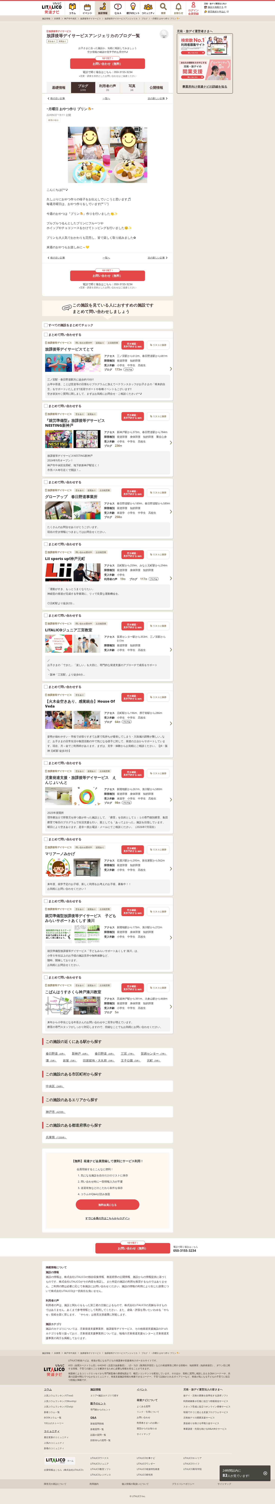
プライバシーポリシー (183, 1483)
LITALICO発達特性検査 (148, 1469)
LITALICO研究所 (145, 1474)
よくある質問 (143, 1406)
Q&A (93, 1417)
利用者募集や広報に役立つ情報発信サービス (205, 1401)
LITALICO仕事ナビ (146, 1458)
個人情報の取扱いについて (135, 1483)
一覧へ (106, 98)
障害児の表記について (55, 1483)
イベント (142, 1389)
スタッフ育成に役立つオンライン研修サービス (206, 1406)
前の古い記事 (57, 98)
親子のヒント (98, 1403)
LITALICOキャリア (192, 1458)
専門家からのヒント (100, 1409)
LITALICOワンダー (146, 1463)
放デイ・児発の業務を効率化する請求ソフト (205, 1395)
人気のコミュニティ (54, 1442)
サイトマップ (143, 1434)
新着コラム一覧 (52, 1412)
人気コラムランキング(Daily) (58, 1406)
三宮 (127, 1054)
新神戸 (79, 1054)
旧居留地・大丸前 (98, 1061)
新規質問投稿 (97, 1423)
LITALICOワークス (99, 1458)
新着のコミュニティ (54, 1448)
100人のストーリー (54, 1423)
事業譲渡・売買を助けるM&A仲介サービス (205, 1428)
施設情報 (95, 1389)
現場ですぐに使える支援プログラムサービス (205, 1412)
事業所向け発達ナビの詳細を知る (204, 86)
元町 (153, 1061)
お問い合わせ (143, 1417)
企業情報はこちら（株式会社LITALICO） (64, 1469)
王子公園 (130, 1061)
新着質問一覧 (97, 1429)
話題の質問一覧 (98, 1434)
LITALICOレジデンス (100, 1474)
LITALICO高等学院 (192, 1469)
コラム (48, 1389)
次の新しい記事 (156, 98)
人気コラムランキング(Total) (58, 1395)
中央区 (54, 1086)
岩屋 (69, 1061)
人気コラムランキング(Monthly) (60, 1401)
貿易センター (153, 1054)
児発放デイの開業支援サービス (199, 1417)
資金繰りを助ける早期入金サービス (201, 1423)
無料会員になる (107, 1204)
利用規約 (94, 1483)
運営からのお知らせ (147, 1428)
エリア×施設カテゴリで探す (104, 1395)
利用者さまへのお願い (148, 1422)
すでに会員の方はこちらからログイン (107, 1218)
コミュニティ (52, 1431)
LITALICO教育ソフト (100, 1469)
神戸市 (54, 1112)
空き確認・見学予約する (132, 345)
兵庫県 (55, 1137)
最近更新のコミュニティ (56, 1437)
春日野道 (55, 1054)
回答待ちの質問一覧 (100, 1440)
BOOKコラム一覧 (52, 1417)
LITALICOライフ (191, 1463)
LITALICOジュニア (99, 1463)
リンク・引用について (148, 1411)
